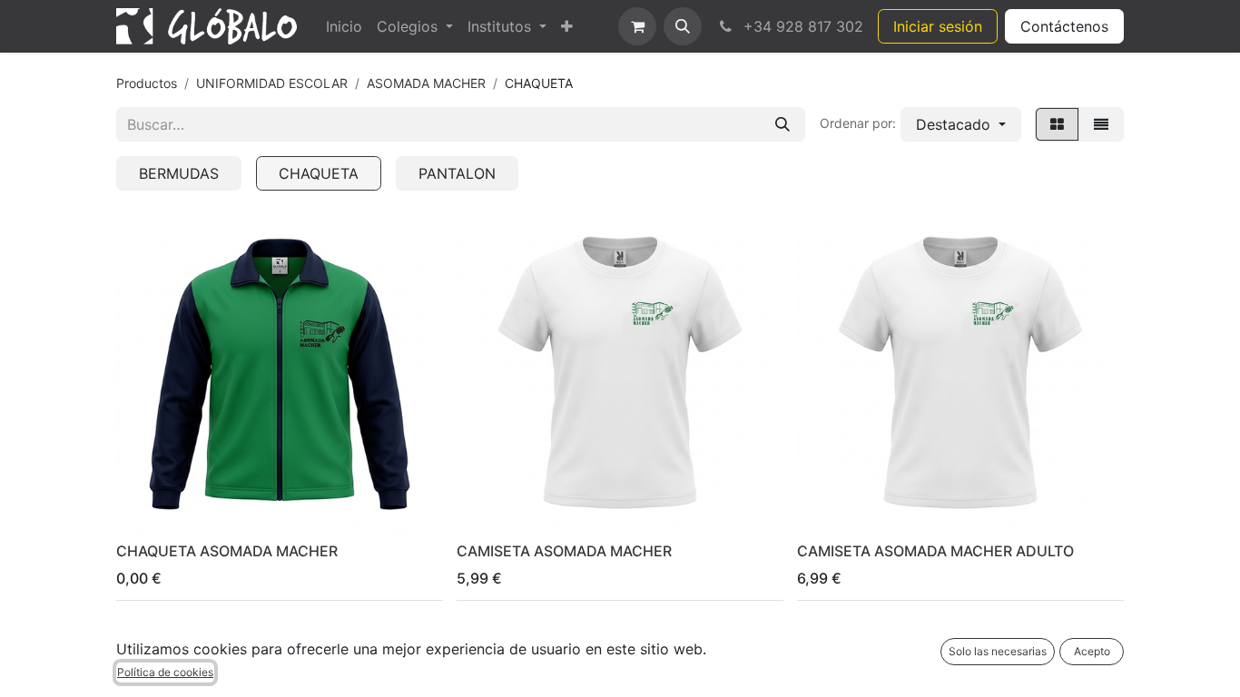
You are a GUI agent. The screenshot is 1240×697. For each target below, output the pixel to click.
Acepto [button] (1092, 651)
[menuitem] (344, 26)
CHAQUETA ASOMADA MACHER (227, 551)
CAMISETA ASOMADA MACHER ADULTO (935, 551)
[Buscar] (782, 124)
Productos (146, 83)
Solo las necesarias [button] (998, 651)
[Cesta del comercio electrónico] (637, 26)
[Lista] (1101, 124)
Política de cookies (165, 672)
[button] (683, 26)
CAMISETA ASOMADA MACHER (564, 551)
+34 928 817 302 (801, 26)
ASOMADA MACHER (426, 83)
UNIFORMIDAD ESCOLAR (272, 83)
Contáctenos (1064, 26)
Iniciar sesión (937, 26)
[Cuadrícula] (1057, 124)
